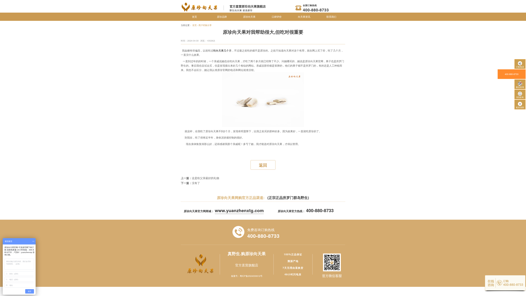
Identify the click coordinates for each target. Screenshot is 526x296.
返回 (263, 165)
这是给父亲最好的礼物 (205, 178)
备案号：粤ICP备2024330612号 (246, 276)
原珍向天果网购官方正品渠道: (263, 197)
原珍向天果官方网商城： (224, 211)
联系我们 (331, 16)
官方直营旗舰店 (246, 265)
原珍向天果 (249, 16)
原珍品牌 (222, 16)
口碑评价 (277, 16)
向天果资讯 (304, 16)
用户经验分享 (205, 25)
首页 (194, 16)
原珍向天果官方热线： (306, 211)
